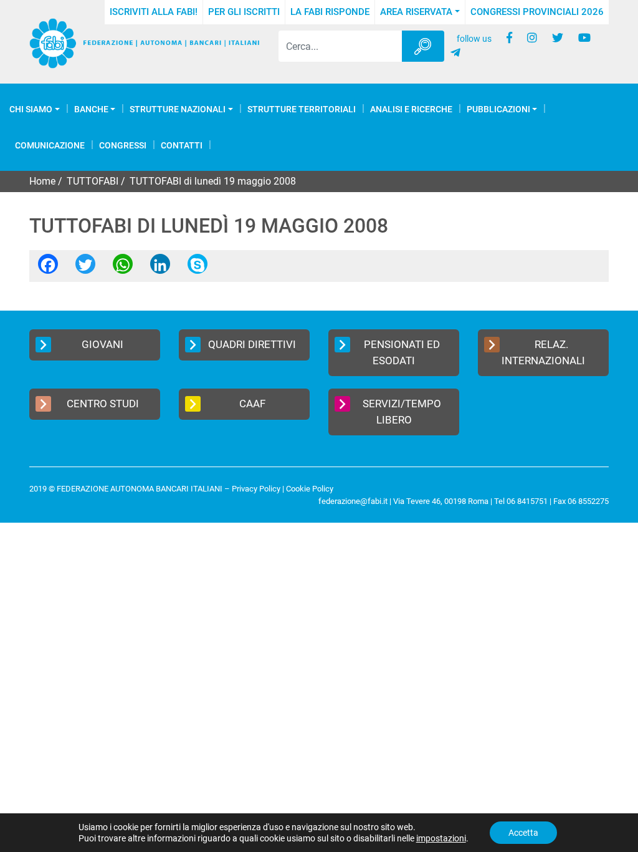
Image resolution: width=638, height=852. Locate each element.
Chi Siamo (30, 109)
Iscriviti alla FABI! (154, 11)
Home (42, 181)
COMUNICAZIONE (50, 145)
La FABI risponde (329, 11)
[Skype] (197, 268)
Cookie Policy (309, 488)
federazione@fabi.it (353, 501)
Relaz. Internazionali (543, 352)
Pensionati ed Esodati (402, 352)
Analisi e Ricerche (411, 109)
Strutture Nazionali (178, 109)
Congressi (122, 145)
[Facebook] (48, 268)
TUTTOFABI (92, 181)
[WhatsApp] (123, 268)
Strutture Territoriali (301, 109)
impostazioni (441, 838)
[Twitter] (85, 268)
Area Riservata (416, 11)
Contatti (181, 145)
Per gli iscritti (244, 11)
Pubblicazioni (498, 109)
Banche (91, 109)
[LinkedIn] (160, 268)
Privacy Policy (256, 488)
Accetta (523, 833)
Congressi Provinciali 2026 (537, 11)
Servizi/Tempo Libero (402, 411)
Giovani (102, 344)
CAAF (252, 403)
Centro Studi (103, 403)
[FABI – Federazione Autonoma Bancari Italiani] (144, 43)
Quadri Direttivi (252, 344)
